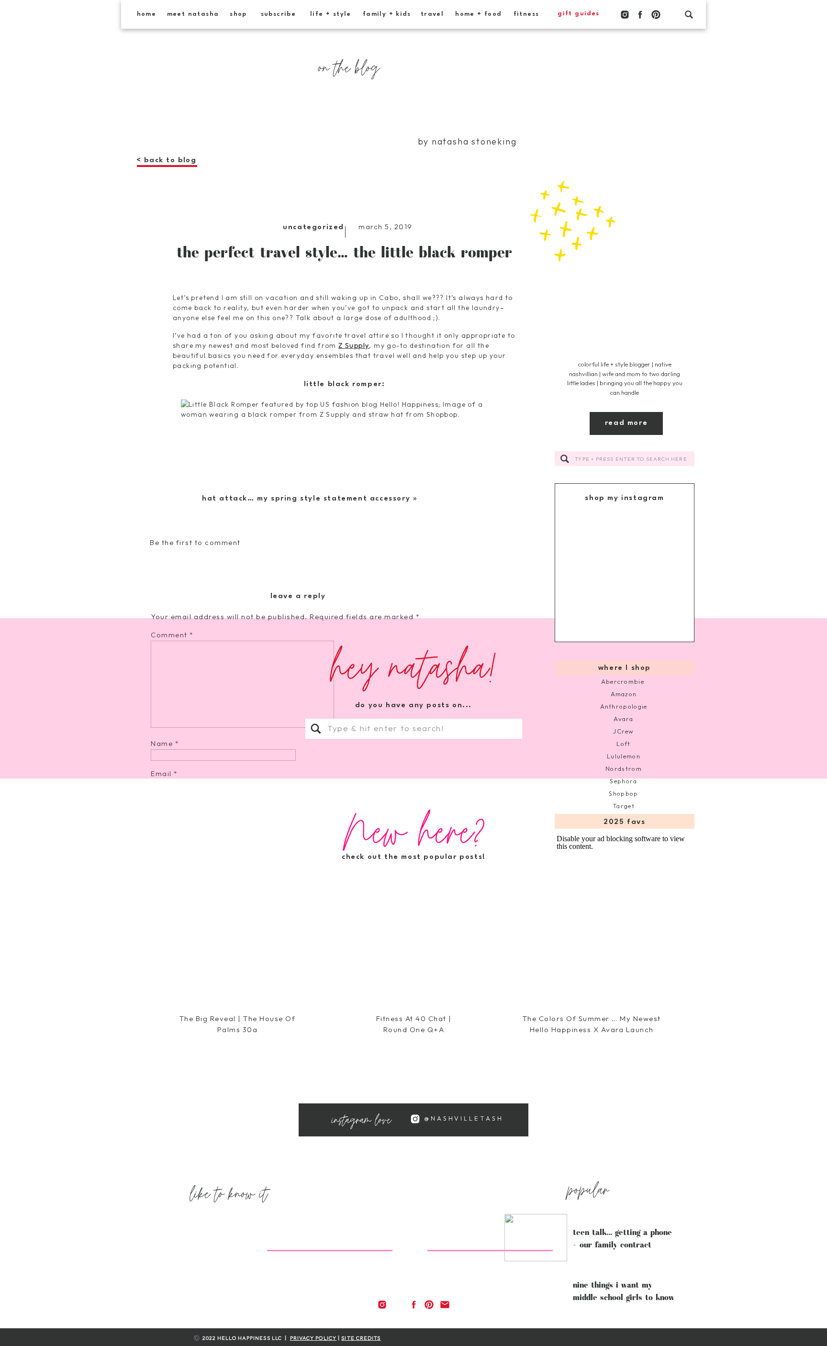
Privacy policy (313, 1338)
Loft (623, 743)
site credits (360, 1338)
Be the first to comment (195, 542)
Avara (624, 719)
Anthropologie (624, 706)
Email (164, 773)
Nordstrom (623, 768)
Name (165, 743)
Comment (172, 634)
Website (166, 803)
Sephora (623, 781)
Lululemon (623, 756)
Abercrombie (624, 681)
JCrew (623, 731)
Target (624, 806)
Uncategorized (313, 227)
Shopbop (623, 793)
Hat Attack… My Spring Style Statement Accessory (306, 498)
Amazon (624, 694)
